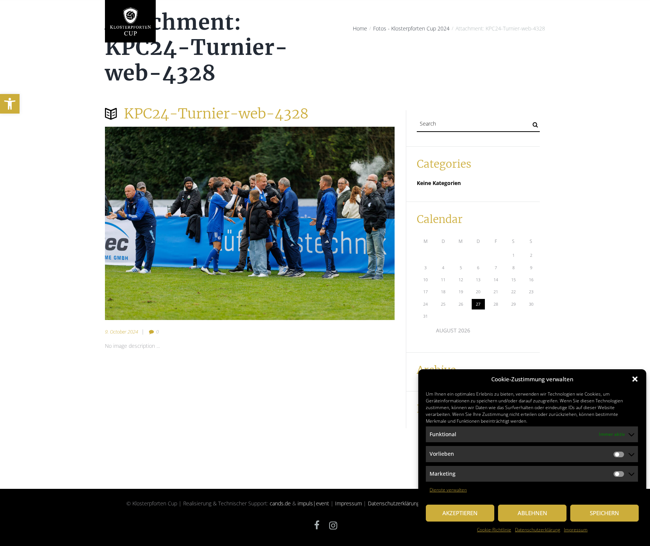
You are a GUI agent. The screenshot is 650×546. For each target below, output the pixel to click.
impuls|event (313, 503)
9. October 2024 (121, 331)
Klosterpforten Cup (215, 15)
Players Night (297, 15)
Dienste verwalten (448, 490)
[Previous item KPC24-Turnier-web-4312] (177, 223)
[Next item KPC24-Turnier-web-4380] (322, 223)
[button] (10, 104)
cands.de (280, 503)
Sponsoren (447, 15)
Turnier (335, 15)
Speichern (604, 513)
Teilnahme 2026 (374, 15)
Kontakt (528, 15)
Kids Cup (413, 15)
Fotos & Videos (490, 15)
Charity (260, 15)
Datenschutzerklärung (537, 529)
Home (173, 15)
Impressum (576, 529)
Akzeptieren (460, 513)
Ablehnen (532, 513)
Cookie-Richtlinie (494, 529)
